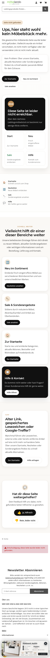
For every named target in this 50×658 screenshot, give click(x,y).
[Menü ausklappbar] (3, 1)
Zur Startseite (10, 79)
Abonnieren (39, 591)
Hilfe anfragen (33, 460)
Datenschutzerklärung (14, 578)
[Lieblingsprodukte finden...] (45, 9)
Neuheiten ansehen (15, 286)
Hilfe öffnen (12, 392)
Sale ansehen (10, 86)
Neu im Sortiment (30, 79)
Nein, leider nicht (25, 520)
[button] (36, 2)
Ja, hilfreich (25, 512)
